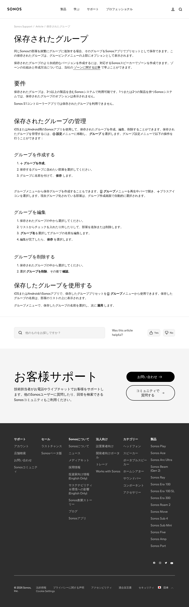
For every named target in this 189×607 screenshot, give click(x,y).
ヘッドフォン (132, 446)
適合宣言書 (125, 587)
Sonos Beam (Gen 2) (159, 469)
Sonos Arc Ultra (161, 460)
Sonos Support (23, 26)
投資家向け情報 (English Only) (79, 476)
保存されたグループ (58, 26)
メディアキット (79, 460)
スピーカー (130, 453)
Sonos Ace (158, 453)
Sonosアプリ (77, 518)
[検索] (180, 9)
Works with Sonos (108, 471)
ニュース (74, 453)
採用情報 (74, 467)
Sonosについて (79, 446)
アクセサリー (132, 492)
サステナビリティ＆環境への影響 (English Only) (80, 489)
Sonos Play (158, 446)
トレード (102, 464)
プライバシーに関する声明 (68, 587)
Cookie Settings (45, 591)
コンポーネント (133, 485)
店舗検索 (20, 453)
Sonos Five (158, 532)
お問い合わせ (147, 377)
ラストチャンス (51, 446)
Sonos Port (158, 546)
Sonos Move (159, 512)
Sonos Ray (158, 477)
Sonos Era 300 (160, 498)
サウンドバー (132, 478)
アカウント (21, 446)
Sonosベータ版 (51, 453)
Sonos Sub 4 (159, 518)
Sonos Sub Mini (161, 525)
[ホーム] (14, 9)
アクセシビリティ (101, 587)
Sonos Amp (158, 539)
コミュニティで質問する (147, 393)
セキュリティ (146, 587)
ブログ (73, 511)
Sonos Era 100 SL (163, 491)
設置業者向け (105, 446)
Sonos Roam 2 (160, 505)
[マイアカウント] (172, 9)
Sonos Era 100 (160, 484)
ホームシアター (133, 471)
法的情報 (41, 587)
